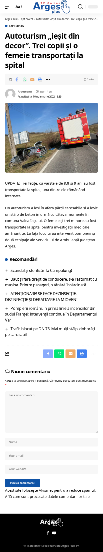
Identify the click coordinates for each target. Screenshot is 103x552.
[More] (47, 79)
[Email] (32, 79)
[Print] (40, 79)
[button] (9, 6)
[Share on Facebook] (16, 79)
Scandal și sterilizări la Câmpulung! (41, 270)
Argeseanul (25, 91)
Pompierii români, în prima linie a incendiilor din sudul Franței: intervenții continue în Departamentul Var (51, 314)
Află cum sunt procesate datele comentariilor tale (47, 496)
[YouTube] (54, 533)
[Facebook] (48, 533)
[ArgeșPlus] (51, 6)
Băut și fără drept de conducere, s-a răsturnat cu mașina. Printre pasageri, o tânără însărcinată (51, 282)
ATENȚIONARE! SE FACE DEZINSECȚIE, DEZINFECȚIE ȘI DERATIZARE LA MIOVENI (41, 296)
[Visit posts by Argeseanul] (10, 94)
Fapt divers (16, 26)
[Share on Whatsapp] (24, 79)
